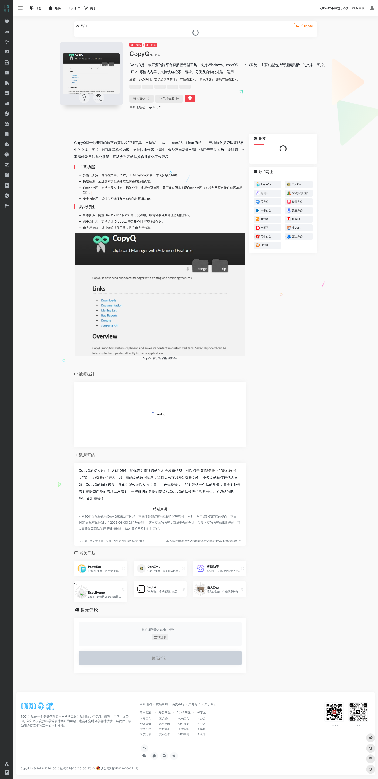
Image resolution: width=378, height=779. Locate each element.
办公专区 (136, 44)
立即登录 (160, 637)
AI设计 (201, 734)
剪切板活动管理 (165, 79)
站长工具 (183, 718)
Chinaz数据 (94, 477)
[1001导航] (38, 707)
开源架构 (183, 729)
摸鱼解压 (164, 729)
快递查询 (145, 723)
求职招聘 (145, 729)
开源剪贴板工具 (226, 79)
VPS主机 (183, 734)
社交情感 (145, 734)
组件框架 (183, 723)
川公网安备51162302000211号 (119, 768)
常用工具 (145, 718)
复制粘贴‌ (205, 79)
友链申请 (162, 704)
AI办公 (201, 718)
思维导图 (164, 723)
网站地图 (146, 704)
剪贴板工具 (187, 79)
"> (167, 98)
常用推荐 (146, 712)
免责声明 (178, 704)
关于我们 (210, 704)
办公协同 (151, 44)
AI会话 (201, 723)
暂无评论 (89, 609)
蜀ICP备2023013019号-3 (79, 768)
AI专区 (201, 712)
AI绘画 (201, 729)
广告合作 (194, 704)
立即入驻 (307, 26)
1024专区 (184, 712)
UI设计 (72, 8)
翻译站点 (155, 55)
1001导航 (57, 768)
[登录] (372, 8)
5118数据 (208, 470)
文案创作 (164, 734)
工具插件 (164, 718)
